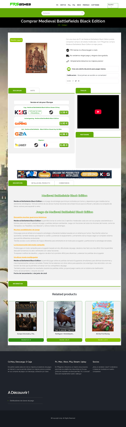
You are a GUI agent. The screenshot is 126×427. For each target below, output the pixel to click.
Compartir (73, 81)
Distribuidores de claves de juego (22, 401)
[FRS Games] (20, 4)
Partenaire (84, 134)
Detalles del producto (40, 183)
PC (59, 25)
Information (18, 284)
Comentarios (64, 183)
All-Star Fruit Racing (103, 334)
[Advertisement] (98, 153)
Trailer (83, 90)
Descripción (17, 183)
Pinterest (78, 81)
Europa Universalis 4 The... (26, 334)
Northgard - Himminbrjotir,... (64, 334)
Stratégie (64, 25)
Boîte (33, 90)
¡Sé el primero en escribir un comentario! (91, 75)
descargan (17, 90)
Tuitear (75, 81)
